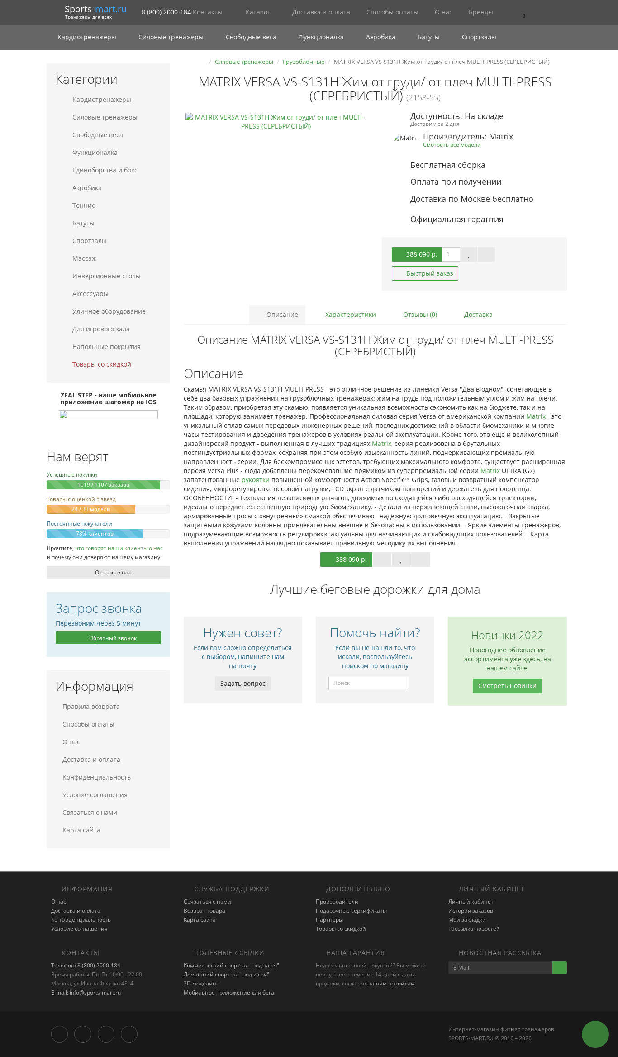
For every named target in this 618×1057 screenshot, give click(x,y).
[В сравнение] (486, 254)
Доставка (477, 314)
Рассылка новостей (474, 929)
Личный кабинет (471, 901)
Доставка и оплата (320, 12)
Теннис (83, 205)
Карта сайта (81, 830)
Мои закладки (467, 919)
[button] (523, 12)
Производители (337, 901)
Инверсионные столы (106, 276)
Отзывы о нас (112, 572)
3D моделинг (201, 983)
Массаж (83, 258)
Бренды (480, 12)
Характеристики (349, 314)
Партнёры (329, 919)
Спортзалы (478, 37)
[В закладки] (468, 254)
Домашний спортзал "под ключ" (226, 974)
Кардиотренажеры (87, 37)
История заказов (470, 910)
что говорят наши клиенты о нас (119, 547)
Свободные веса (251, 37)
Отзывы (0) (419, 314)
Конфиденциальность (96, 777)
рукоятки (256, 479)
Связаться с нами (89, 812)
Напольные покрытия (106, 346)
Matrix (536, 416)
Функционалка (321, 37)
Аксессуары (90, 293)
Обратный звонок (112, 638)
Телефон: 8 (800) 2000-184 (85, 965)
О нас (442, 12)
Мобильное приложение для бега (229, 992)
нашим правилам (391, 983)
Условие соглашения (95, 794)
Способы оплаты (391, 12)
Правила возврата (91, 706)
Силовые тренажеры (171, 37)
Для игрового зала (100, 329)
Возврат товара (204, 910)
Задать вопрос (243, 683)
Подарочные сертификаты (351, 910)
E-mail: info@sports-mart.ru (86, 992)
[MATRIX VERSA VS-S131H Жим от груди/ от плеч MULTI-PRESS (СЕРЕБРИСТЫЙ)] (276, 203)
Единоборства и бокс (104, 170)
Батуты (429, 37)
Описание (281, 314)
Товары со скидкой (101, 364)
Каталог (258, 12)
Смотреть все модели (452, 144)
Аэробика (380, 37)
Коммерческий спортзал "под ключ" (231, 965)
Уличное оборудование (108, 311)
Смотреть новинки (507, 685)
